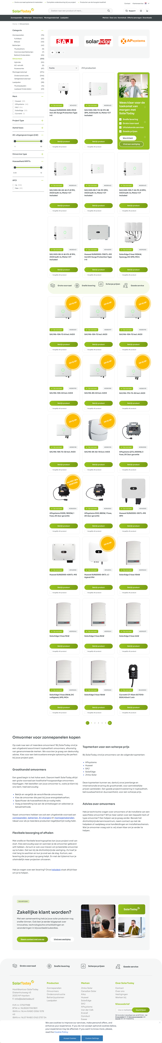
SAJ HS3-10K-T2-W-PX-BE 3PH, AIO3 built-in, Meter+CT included (97, 113)
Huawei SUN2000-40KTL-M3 (63, 575)
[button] (28, 30)
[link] (88, 723)
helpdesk (56, 869)
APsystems (86, 1007)
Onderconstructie (56, 994)
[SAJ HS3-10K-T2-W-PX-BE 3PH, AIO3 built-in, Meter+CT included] (98, 88)
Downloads (147, 18)
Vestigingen (121, 994)
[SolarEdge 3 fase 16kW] (98, 673)
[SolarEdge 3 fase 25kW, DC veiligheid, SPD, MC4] (64, 673)
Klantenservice (138, 3)
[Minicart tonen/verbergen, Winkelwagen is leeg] (147, 10)
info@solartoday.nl (24, 999)
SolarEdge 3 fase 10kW (129, 575)
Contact (127, 3)
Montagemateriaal (51, 18)
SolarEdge (86, 1000)
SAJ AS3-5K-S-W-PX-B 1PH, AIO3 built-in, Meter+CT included (62, 257)
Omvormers (38, 18)
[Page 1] (56, 52)
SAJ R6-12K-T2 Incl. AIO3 (95, 334)
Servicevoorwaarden (136, 1017)
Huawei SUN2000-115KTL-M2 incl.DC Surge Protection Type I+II (98, 257)
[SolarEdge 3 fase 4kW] (133, 614)
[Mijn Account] (141, 10)
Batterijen (28, 18)
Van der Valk (87, 1010)
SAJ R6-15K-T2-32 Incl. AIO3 (62, 452)
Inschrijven (141, 1010)
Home (14, 24)
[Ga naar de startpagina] (23, 10)
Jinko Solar (86, 988)
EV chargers (45, 818)
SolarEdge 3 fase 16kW (94, 695)
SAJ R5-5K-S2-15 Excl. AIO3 (97, 452)
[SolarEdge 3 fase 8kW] (98, 614)
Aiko (83, 994)
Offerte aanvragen (134, 18)
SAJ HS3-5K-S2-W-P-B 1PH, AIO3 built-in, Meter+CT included (62, 193)
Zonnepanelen (16, 18)
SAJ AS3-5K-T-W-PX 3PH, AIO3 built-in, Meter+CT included (96, 193)
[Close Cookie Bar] (159, 1022)
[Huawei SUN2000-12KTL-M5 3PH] (133, 491)
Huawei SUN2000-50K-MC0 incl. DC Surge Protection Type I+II (63, 113)
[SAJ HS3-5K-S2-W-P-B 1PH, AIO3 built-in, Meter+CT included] (64, 168)
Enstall (84, 1013)
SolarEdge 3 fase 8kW (94, 636)
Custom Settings (92, 1038)
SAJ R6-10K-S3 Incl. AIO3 (61, 393)
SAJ (83, 1003)
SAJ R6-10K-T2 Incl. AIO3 (130, 334)
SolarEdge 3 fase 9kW (59, 636)
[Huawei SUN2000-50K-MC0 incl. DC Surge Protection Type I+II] (64, 88)
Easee (84, 1019)
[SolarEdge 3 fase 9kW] (64, 614)
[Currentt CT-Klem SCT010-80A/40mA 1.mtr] (133, 673)
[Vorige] (52, 52)
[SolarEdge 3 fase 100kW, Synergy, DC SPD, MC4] (133, 232)
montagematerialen (64, 818)
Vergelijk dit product (59, 147)
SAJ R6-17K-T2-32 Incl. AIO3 (132, 393)
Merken (106, 18)
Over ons (113, 18)
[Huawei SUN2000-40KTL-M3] (64, 553)
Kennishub (122, 18)
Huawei (85, 997)
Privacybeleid (119, 1017)
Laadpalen (64, 18)
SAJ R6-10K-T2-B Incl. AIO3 (62, 334)
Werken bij (120, 997)
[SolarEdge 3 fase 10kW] (133, 553)
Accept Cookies (70, 1038)
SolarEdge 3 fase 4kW (129, 636)
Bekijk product (64, 142)
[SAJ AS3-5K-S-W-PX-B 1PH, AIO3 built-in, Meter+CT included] (64, 232)
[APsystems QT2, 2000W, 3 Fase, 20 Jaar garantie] (133, 430)
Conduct (85, 1016)
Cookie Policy (61, 1032)
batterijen (33, 818)
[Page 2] (59, 52)
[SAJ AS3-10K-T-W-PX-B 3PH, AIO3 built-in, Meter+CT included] (133, 168)
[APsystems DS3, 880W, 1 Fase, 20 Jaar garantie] (98, 491)
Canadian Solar (88, 991)
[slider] (15, 141)
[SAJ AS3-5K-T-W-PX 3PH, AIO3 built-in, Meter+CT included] (98, 168)
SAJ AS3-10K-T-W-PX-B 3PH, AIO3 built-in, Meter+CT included (132, 193)
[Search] (108, 10)
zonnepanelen (19, 818)
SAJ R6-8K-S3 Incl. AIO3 (95, 393)
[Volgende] (63, 52)
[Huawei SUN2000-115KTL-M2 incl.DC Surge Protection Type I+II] (98, 232)
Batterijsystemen (55, 997)
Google (117, 1019)
